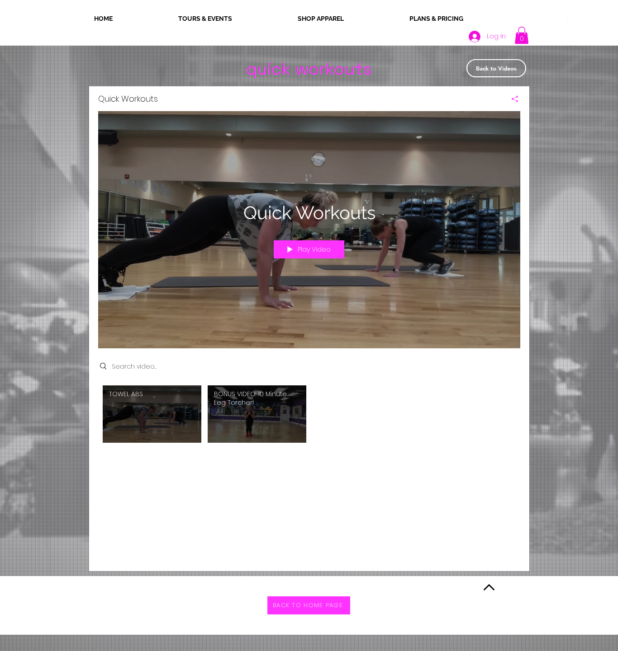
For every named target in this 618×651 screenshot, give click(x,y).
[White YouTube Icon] (579, 20)
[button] (521, 35)
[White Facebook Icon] (563, 20)
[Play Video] (152, 414)
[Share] (511, 99)
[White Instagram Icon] (596, 20)
